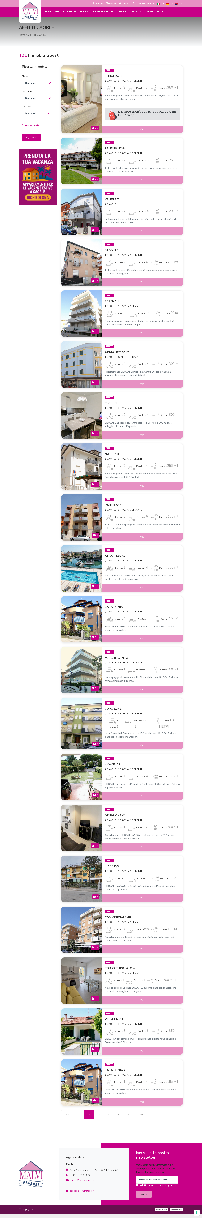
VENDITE (59, 11)
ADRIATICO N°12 (117, 352)
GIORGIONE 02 (115, 816)
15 (96, 179)
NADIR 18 (112, 454)
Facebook (99, 3)
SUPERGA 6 (113, 709)
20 (96, 1049)
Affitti (71, 11)
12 (96, 280)
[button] (31, 125)
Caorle (121, 11)
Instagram (112, 3)
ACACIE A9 (112, 765)
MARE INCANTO (116, 658)
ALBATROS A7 (115, 556)
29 (96, 484)
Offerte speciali (103, 11)
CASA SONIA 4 (115, 1070)
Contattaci (136, 11)
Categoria (27, 91)
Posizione (27, 106)
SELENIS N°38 (115, 148)
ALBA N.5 (111, 250)
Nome (25, 75)
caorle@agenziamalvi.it (82, 1180)
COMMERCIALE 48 (118, 917)
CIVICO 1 (111, 403)
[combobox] (38, 82)
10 (96, 229)
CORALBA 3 (113, 76)
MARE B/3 (112, 866)
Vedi (142, 129)
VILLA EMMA (114, 1019)
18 (96, 947)
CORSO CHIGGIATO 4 (120, 968)
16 (96, 128)
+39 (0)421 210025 (145, 3)
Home (48, 11)
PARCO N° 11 (114, 505)
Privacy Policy (161, 1209)
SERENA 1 (112, 301)
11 (96, 382)
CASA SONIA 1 (115, 607)
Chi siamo (84, 11)
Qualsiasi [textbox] (30, 83)
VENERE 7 (112, 199)
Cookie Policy (176, 1209)
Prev (67, 1114)
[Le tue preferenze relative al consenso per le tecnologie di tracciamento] (197, 1213)
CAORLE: (126, 3)
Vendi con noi (155, 11)
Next (140, 1114)
